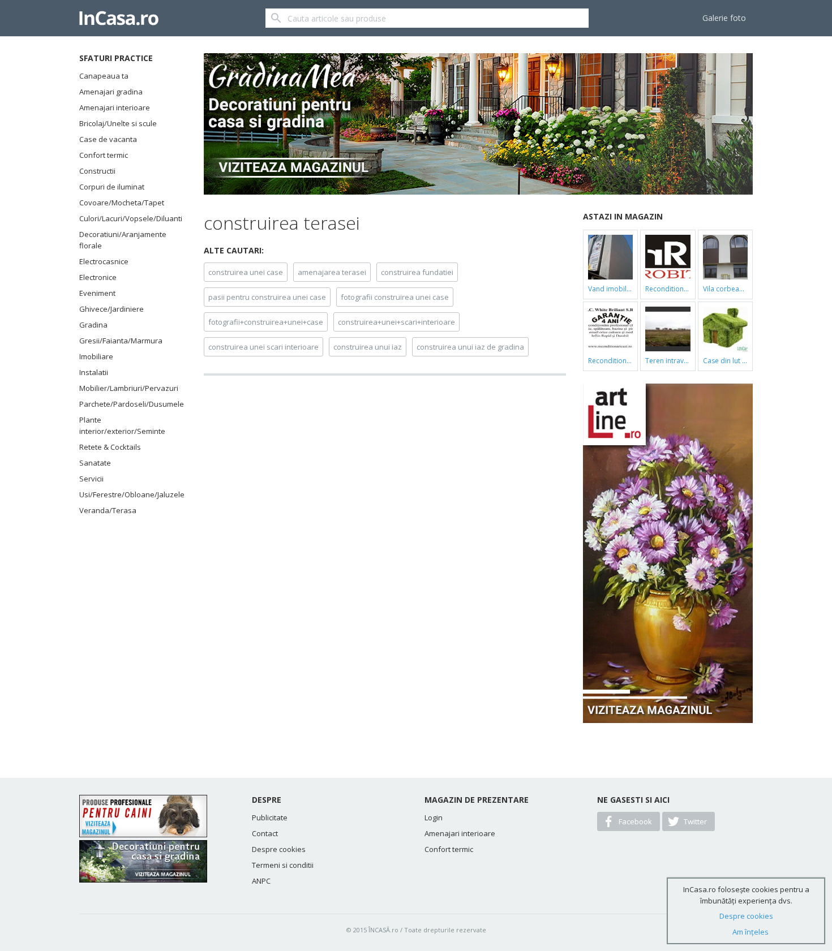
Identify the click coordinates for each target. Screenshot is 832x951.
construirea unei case (245, 272)
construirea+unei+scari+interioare (396, 322)
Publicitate (270, 817)
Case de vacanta (108, 139)
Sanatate (95, 463)
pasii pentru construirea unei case (267, 297)
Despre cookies (279, 849)
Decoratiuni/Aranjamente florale (122, 240)
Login (433, 817)
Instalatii (93, 372)
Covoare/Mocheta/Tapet (121, 202)
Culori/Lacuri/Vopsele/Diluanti (127, 218)
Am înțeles (750, 932)
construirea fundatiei (417, 272)
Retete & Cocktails (110, 447)
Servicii (91, 479)
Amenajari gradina (111, 92)
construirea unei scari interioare (263, 347)
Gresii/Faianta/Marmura (120, 340)
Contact (265, 833)
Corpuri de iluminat (111, 187)
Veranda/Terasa (107, 510)
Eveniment (97, 293)
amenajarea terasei (332, 272)
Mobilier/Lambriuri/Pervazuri (127, 388)
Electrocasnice (103, 261)
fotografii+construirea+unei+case (265, 322)
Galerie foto (724, 17)
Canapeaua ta (103, 76)
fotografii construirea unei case (395, 297)
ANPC (261, 881)
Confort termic (103, 155)
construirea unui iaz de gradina (470, 347)
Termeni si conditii (283, 865)
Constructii (97, 171)
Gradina (93, 325)
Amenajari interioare (114, 107)
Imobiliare (96, 356)
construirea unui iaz (367, 347)
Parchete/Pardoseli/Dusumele (127, 404)
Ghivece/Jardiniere (111, 309)
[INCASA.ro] (118, 18)
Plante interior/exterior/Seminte (122, 425)
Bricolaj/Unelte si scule (118, 123)
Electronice (98, 277)
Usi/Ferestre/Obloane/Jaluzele (127, 494)
